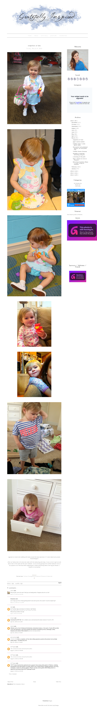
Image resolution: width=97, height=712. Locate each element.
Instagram (31, 576)
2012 (72, 175)
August (74, 128)
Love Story (44, 35)
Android (12, 626)
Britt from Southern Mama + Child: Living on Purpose (80, 163)
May (73, 134)
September (75, 126)
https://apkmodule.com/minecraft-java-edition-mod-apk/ (23, 610)
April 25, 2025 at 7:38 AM (16, 642)
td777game (13, 646)
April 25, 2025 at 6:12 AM (16, 621)
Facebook (37, 576)
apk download (13, 637)
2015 (72, 120)
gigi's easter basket (79, 141)
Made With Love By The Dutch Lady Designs (48, 705)
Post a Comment (13, 674)
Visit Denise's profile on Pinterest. (75, 214)
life (13, 583)
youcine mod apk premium (34, 631)
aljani (11, 607)
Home (30, 35)
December (75, 122)
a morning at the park (79, 156)
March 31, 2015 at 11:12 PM (17, 602)
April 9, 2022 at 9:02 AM (16, 613)
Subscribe (49, 576)
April (73, 136)
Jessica (12, 590)
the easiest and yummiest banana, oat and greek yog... (80, 148)
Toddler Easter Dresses (80, 151)
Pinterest (43, 576)
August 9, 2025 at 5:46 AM (16, 658)
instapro (12, 618)
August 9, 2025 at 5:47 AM (16, 671)
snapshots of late (78, 139)
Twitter (26, 576)
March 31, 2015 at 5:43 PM (16, 594)
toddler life (19, 583)
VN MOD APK (13, 639)
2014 (72, 171)
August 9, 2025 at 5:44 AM (16, 650)
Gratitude (53, 35)
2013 (72, 173)
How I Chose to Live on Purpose (80, 159)
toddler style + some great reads (79, 144)
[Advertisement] (76, 293)
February (74, 167)
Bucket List (77, 184)
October (74, 124)
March (73, 138)
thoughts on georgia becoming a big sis (79, 154)
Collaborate (63, 35)
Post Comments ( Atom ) (19, 684)
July (73, 130)
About (36, 35)
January (74, 168)
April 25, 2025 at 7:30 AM (16, 632)
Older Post (58, 681)
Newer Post (10, 681)
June (73, 132)
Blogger (50, 701)
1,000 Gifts (77, 186)
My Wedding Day (78, 183)
